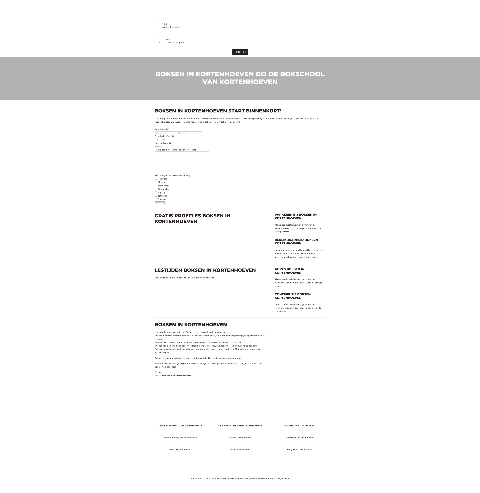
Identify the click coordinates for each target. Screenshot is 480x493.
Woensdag (163, 186)
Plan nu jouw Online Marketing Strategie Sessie (265, 478)
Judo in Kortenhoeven (240, 437)
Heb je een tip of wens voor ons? (175, 150)
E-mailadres (165, 136)
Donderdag (163, 189)
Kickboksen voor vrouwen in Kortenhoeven (180, 426)
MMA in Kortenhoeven (239, 449)
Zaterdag (162, 196)
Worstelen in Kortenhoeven (300, 437)
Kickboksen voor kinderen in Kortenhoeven (240, 426)
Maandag (162, 179)
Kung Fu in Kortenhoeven (300, 449)
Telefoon (163, 143)
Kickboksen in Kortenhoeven (300, 426)
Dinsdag (162, 182)
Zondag (162, 199)
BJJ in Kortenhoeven (179, 449)
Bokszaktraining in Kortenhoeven (180, 437)
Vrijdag (161, 192)
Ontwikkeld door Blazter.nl (225, 478)
